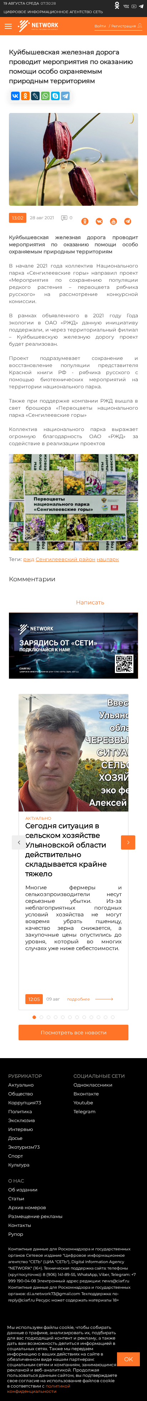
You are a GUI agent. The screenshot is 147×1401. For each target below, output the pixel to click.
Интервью (20, 1129)
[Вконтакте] (126, 5)
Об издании (22, 1189)
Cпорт (15, 1156)
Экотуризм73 (24, 1147)
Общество (20, 1093)
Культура (19, 1165)
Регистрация (123, 26)
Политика (20, 1111)
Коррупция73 (24, 1102)
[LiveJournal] (35, 96)
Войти (100, 26)
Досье (15, 1138)
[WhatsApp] (45, 96)
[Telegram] (141, 5)
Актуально (21, 1085)
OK (128, 1359)
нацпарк (108, 559)
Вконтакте (86, 1093)
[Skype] (55, 96)
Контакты (19, 1225)
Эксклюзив (21, 1120)
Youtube (83, 1102)
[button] (19, 842)
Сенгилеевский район (65, 559)
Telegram (85, 1111)
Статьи (16, 1198)
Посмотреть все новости (74, 1032)
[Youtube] (134, 5)
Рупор (15, 1234)
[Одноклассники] (117, 5)
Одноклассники (93, 1085)
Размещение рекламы (35, 1216)
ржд (28, 559)
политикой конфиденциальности (38, 1388)
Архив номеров (27, 1207)
